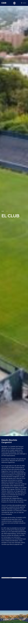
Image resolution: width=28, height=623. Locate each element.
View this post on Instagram (6, 577)
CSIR (3, 3)
